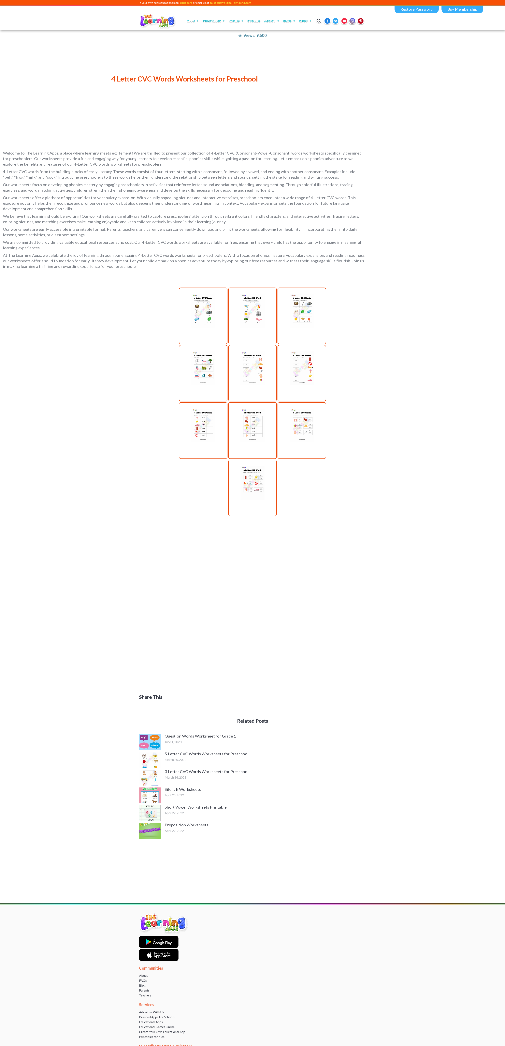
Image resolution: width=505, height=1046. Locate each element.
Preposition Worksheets (186, 824)
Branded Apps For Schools (157, 1017)
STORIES (254, 20)
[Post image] (150, 742)
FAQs (143, 980)
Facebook (328, 21)
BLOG (287, 20)
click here (149, 2)
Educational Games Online (157, 1027)
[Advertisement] (121, 116)
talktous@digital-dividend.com (193, 2)
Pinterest (361, 21)
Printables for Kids (152, 1037)
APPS (191, 20)
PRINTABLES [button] (212, 20)
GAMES (234, 20)
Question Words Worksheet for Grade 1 (200, 736)
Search (319, 21)
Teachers (145, 995)
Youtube (344, 21)
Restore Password (416, 9)
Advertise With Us (151, 1012)
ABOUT (270, 20)
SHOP (303, 20)
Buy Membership (462, 9)
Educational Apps (151, 1022)
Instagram (352, 21)
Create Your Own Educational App (162, 1032)
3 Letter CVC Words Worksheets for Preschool (207, 771)
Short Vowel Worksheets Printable (196, 807)
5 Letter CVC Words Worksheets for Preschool (207, 753)
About (143, 975)
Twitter (336, 21)
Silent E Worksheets (183, 789)
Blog (142, 985)
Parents (144, 990)
